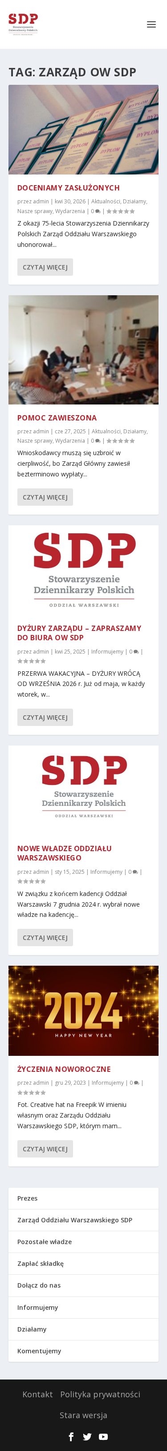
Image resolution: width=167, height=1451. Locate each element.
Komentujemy (39, 1351)
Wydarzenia (70, 211)
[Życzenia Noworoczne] (83, 1010)
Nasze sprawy (35, 211)
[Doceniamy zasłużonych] (83, 129)
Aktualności (105, 201)
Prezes (27, 1198)
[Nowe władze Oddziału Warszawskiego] (83, 790)
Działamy (134, 201)
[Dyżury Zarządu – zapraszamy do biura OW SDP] (83, 570)
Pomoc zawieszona (57, 418)
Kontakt (37, 1394)
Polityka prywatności (100, 1394)
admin (41, 201)
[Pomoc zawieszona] (83, 349)
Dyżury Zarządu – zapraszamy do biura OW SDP (79, 632)
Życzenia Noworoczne (64, 1069)
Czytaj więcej (45, 267)
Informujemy (107, 651)
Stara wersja (83, 1415)
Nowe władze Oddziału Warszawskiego (64, 853)
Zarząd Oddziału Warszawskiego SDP (74, 1220)
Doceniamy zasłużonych (68, 188)
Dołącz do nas (39, 1285)
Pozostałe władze (44, 1241)
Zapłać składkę (40, 1263)
